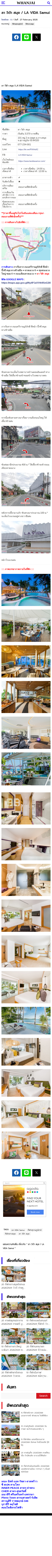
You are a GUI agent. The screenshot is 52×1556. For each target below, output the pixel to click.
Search (43, 1395)
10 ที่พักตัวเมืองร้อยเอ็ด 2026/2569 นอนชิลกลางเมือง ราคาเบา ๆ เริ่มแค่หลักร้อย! (35, 1469)
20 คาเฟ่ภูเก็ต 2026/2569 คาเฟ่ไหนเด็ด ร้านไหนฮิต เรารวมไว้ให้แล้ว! (35, 1454)
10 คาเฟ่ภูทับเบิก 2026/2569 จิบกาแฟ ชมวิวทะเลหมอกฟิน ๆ (34, 1427)
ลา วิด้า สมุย (24, 1233)
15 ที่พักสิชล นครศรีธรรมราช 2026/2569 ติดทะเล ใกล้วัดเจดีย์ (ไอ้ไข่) (35, 1442)
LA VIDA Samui (18, 1230)
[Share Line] (26, 37)
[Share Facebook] (16, 37)
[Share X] (36, 37)
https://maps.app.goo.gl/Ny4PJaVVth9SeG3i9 (26, 283)
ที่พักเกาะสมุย (30, 24)
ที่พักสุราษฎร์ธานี (17, 24)
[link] (25, 155)
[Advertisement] (26, 63)
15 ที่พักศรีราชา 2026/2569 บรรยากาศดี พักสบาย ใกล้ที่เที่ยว (34, 1414)
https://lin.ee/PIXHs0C (28, 149)
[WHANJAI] (26, 3)
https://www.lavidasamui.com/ (31, 161)
